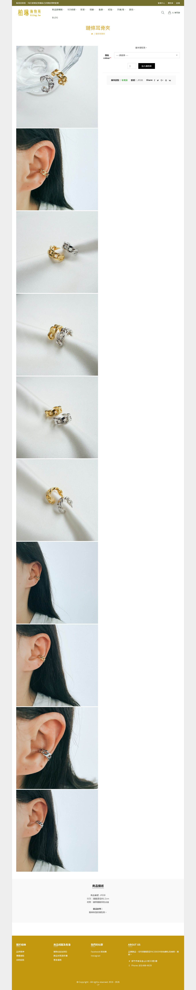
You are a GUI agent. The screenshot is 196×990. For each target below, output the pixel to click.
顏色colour (106, 57)
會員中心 (161, 3)
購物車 (170, 3)
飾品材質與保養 (61, 955)
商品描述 (98, 886)
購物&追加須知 (60, 951)
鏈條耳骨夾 (100, 33)
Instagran (95, 955)
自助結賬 (20, 959)
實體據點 (20, 955)
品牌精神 (20, 951)
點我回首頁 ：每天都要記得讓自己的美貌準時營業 (37, 3)
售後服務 (58, 959)
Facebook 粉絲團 (99, 951)
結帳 (178, 3)
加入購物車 (146, 66)
